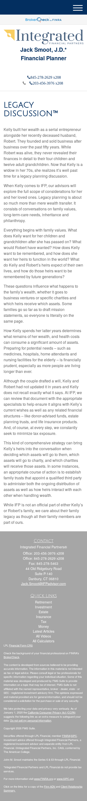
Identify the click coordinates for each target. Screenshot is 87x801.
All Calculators (43, 640)
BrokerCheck (11, 657)
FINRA (66, 736)
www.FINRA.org (43, 779)
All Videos (43, 636)
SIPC (74, 736)
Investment (43, 606)
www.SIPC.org (65, 779)
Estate (43, 611)
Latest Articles (43, 631)
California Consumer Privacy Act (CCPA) (52, 712)
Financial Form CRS (21, 645)
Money (43, 626)
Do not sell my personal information (30, 720)
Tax (43, 621)
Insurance (43, 616)
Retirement (43, 602)
